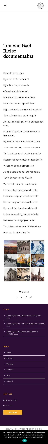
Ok (25, 441)
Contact (9, 381)
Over (8, 375)
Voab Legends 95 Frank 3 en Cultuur (20, 324)
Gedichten (10, 370)
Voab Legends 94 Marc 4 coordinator (21, 332)
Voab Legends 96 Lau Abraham (18, 316)
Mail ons (13, 412)
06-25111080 (8, 405)
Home (8, 352)
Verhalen (9, 364)
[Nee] (45, 437)
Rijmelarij (9, 358)
